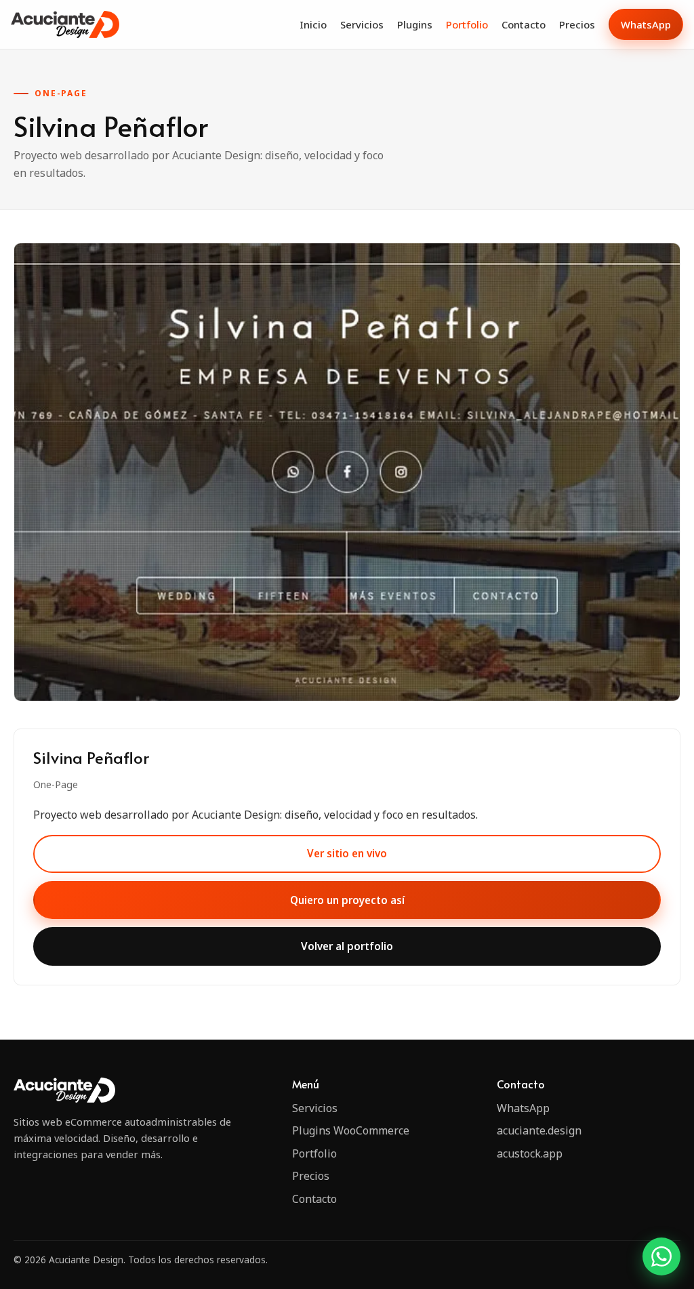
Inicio (313, 24)
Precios (577, 24)
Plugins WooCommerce (350, 1130)
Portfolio (467, 24)
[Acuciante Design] (65, 24)
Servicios (362, 24)
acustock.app (530, 1153)
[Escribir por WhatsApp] (661, 1256)
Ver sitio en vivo (347, 853)
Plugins (414, 24)
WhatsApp (646, 24)
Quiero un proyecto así (347, 900)
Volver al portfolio (347, 946)
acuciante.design (539, 1130)
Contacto (524, 24)
